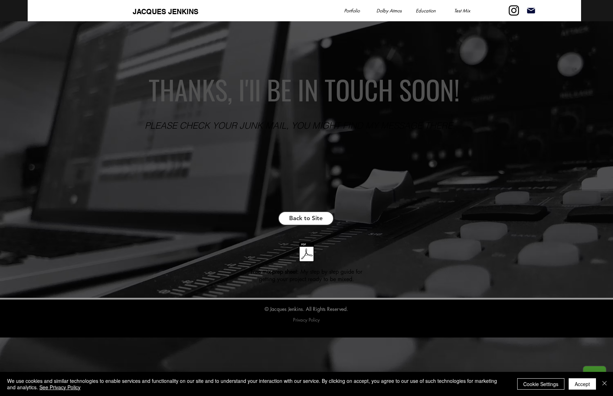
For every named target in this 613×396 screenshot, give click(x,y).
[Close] (604, 384)
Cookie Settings (540, 383)
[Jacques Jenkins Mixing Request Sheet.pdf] (306, 253)
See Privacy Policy (60, 387)
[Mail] (531, 10)
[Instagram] (514, 10)
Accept (582, 383)
